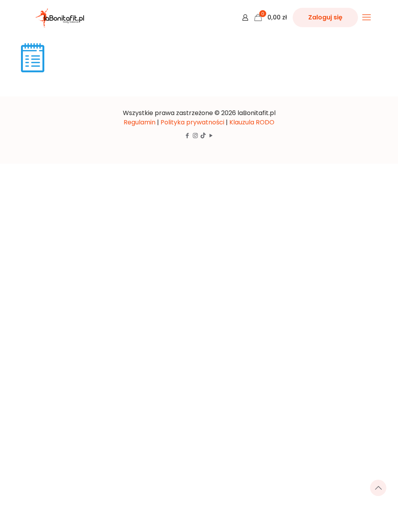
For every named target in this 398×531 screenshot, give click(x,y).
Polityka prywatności (192, 122)
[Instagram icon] (195, 135)
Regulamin (139, 122)
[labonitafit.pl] (61, 17)
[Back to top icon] (378, 488)
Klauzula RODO (251, 122)
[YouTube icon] (211, 135)
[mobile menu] (366, 17)
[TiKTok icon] (203, 135)
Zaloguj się (325, 17)
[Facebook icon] (187, 135)
